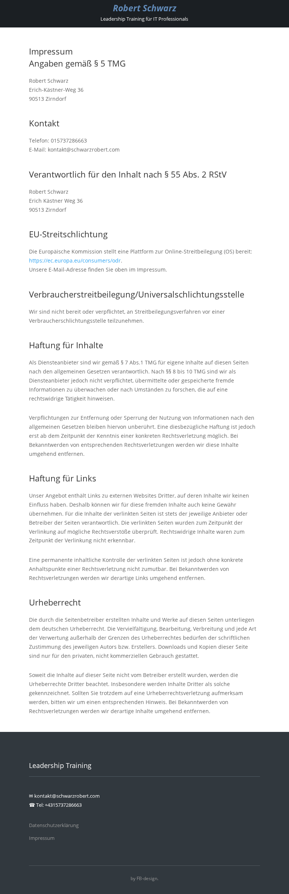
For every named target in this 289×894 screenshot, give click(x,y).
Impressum (42, 838)
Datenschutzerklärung (54, 825)
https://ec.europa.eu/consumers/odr (75, 260)
